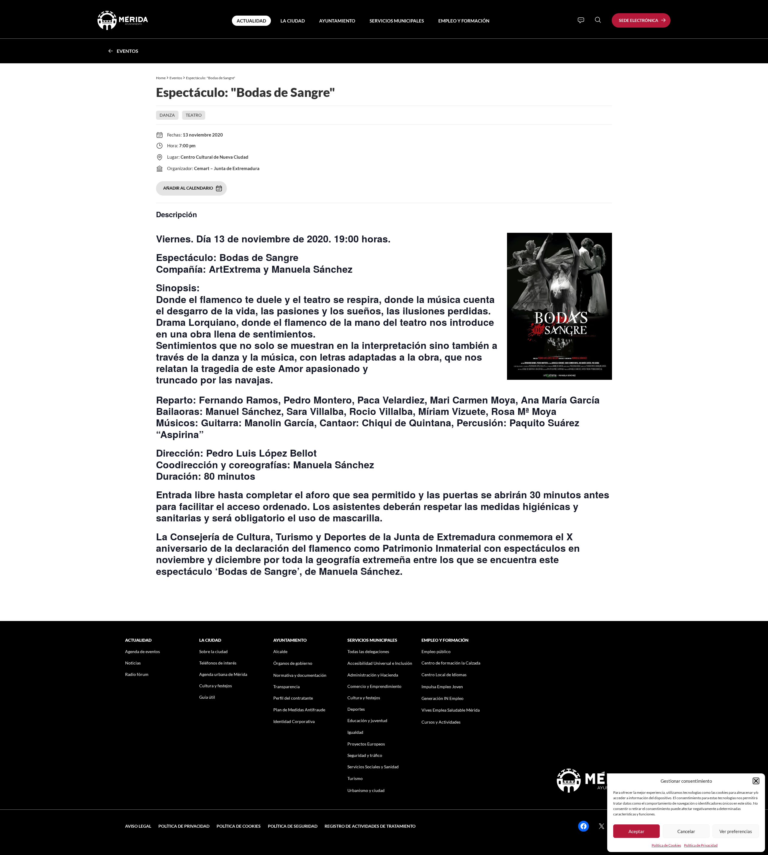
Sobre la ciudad (213, 651)
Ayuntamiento (337, 20)
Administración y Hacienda (372, 674)
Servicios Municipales (397, 20)
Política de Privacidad (701, 845)
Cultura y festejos (215, 685)
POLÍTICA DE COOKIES (239, 826)
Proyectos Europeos (366, 743)
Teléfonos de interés (217, 662)
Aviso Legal (138, 826)
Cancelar (686, 831)
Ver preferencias (735, 831)
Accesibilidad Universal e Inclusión (379, 663)
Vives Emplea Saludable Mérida (451, 709)
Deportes (356, 709)
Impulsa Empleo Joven (442, 686)
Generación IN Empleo (443, 698)
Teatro (194, 115)
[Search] (598, 19)
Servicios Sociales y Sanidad (373, 766)
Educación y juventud (367, 720)
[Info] (581, 20)
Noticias (133, 662)
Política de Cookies (666, 845)
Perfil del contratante (293, 697)
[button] (756, 781)
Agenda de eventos (142, 651)
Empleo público (436, 651)
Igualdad (355, 732)
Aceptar (636, 831)
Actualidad (251, 20)
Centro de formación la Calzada (451, 662)
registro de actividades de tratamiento (370, 826)
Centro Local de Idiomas (444, 674)
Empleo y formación (463, 20)
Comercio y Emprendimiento (374, 686)
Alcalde (280, 651)
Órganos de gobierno (292, 663)
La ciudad (292, 20)
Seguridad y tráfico (364, 755)
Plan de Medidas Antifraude (299, 709)
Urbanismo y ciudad (366, 790)
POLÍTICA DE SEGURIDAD (292, 826)
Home (161, 78)
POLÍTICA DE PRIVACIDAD (183, 826)
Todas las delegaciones (368, 651)
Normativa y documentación (299, 675)
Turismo (355, 778)
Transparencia (286, 686)
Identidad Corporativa (294, 721)
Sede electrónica (638, 20)
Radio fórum (136, 674)
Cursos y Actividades (441, 721)
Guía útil (207, 697)
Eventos (127, 51)
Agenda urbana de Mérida (223, 674)
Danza (167, 115)
